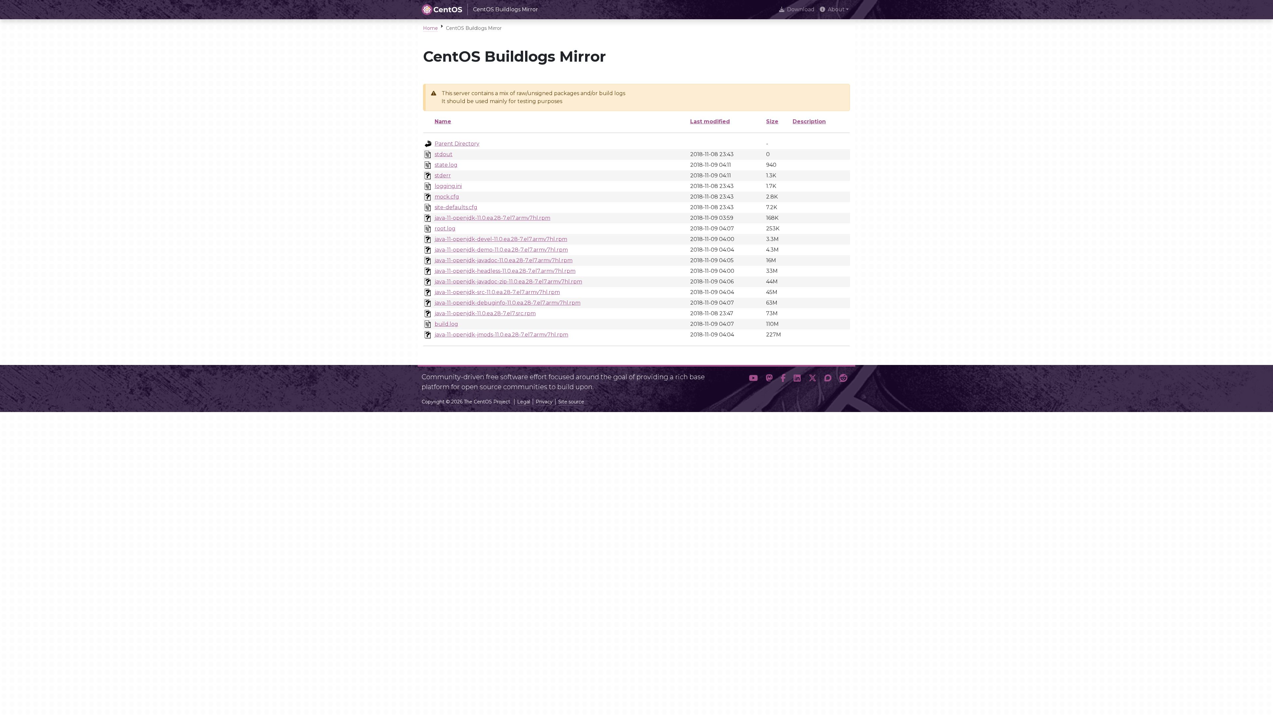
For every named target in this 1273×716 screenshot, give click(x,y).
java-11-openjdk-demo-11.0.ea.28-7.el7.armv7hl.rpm (501, 250)
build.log (446, 324)
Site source (571, 402)
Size (772, 121)
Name (443, 121)
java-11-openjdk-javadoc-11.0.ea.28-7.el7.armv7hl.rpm (504, 260)
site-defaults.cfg (456, 207)
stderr (443, 175)
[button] (753, 379)
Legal (523, 402)
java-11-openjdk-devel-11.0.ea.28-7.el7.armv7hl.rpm (501, 239)
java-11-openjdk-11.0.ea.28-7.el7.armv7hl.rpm (492, 218)
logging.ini (448, 186)
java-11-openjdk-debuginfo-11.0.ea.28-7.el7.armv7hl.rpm (507, 303)
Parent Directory (457, 144)
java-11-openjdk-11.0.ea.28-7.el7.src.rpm (485, 313)
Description (809, 121)
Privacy (544, 402)
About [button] (836, 9)
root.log (445, 228)
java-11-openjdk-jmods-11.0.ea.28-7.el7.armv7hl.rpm (501, 334)
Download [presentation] (801, 9)
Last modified (710, 121)
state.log (446, 165)
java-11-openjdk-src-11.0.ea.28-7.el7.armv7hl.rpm (497, 292)
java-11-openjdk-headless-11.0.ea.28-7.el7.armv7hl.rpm (505, 271)
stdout (444, 154)
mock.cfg (447, 197)
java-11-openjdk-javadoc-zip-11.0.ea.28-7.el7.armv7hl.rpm (508, 281)
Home (430, 28)
